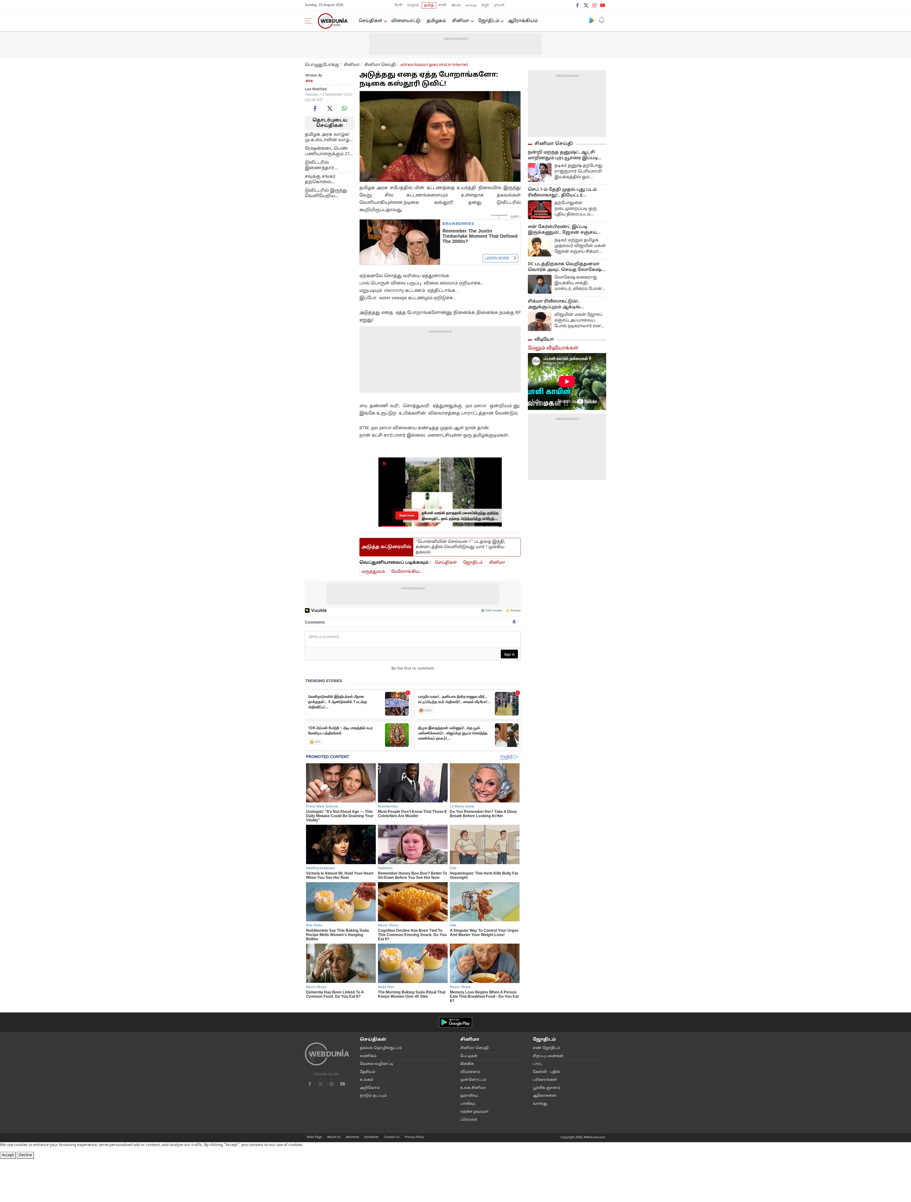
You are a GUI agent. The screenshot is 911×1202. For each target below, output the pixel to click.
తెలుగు (456, 5)
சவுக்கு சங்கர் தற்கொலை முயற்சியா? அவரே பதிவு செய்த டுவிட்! (326, 179)
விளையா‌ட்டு (405, 21)
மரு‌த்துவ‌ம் (373, 571)
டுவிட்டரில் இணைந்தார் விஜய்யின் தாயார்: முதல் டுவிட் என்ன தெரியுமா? (326, 165)
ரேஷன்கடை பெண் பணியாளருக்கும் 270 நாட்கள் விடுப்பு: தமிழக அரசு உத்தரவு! (329, 151)
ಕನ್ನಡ (485, 5)
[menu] (309, 21)
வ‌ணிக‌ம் (368, 1056)
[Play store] (592, 20)
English (413, 5)
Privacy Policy (414, 1137)
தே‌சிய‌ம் (367, 1072)
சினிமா (460, 21)
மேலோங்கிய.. (406, 571)
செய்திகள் (370, 21)
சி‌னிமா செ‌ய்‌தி (474, 1048)
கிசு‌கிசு (467, 1064)
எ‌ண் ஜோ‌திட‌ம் (546, 1048)
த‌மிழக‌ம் (436, 21)
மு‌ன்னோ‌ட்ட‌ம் (473, 1080)
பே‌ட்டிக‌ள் (469, 1056)
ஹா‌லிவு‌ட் (469, 1096)
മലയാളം (471, 5)
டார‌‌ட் (537, 1064)
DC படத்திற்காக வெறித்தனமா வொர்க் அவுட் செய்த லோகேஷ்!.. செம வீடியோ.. (566, 267)
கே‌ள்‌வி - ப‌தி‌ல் (546, 1072)
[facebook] (577, 5)
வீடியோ (544, 339)
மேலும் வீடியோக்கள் (553, 348)
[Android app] (455, 1022)
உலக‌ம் (366, 1080)
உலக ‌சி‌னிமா (473, 1088)
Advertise (352, 1137)
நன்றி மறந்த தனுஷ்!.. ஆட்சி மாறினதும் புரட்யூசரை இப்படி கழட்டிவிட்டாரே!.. (563, 155)
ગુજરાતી (498, 5)
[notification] (601, 20)
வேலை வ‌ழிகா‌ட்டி (376, 1064)
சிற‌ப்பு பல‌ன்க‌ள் (548, 1056)
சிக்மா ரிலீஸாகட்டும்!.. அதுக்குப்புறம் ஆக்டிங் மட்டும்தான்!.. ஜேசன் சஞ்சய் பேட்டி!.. (561, 304)
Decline (25, 1155)
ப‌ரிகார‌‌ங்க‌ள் (545, 1080)
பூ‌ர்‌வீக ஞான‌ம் (546, 1088)
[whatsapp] (344, 108)
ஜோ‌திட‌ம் (488, 21)
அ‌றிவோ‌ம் (370, 1088)
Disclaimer (371, 1137)
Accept (8, 1155)
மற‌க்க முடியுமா (474, 1111)
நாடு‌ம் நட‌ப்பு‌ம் (373, 1096)
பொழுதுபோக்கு (322, 64)
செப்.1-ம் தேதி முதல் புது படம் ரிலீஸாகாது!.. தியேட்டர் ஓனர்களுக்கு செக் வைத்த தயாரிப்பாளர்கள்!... (562, 192)
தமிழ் (429, 5)
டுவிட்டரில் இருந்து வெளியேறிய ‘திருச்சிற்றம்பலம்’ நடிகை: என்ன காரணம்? (326, 193)
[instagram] (594, 5)
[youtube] (602, 5)
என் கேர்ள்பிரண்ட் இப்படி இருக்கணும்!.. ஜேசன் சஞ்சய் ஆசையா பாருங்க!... (562, 230)
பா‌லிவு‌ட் (468, 1104)
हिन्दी (399, 5)
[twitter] (586, 5)
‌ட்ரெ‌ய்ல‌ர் (468, 1120)
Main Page (314, 1137)
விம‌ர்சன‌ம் (470, 1072)
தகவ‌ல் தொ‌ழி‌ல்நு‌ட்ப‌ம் (381, 1048)
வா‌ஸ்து (540, 1104)
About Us (333, 1137)
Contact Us (392, 1137)
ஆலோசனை (545, 1096)
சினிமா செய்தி (380, 64)
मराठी (443, 5)
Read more (407, 515)
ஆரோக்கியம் (523, 21)
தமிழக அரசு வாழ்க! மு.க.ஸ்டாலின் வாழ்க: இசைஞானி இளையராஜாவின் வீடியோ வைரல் (329, 137)
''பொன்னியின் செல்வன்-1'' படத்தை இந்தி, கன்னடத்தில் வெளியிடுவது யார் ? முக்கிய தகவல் (460, 547)
